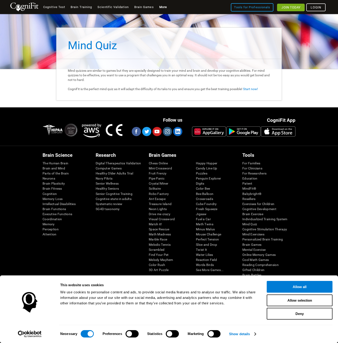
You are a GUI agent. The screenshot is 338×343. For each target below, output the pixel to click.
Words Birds (205, 265)
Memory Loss (53, 199)
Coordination (52, 219)
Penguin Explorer (208, 178)
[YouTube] (157, 131)
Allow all (299, 287)
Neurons (49, 178)
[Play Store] (243, 131)
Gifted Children (253, 270)
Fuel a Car (203, 219)
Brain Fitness (52, 188)
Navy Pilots (104, 178)
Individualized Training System (264, 219)
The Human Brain (55, 163)
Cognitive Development (259, 209)
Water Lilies (204, 255)
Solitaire (155, 188)
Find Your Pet (159, 255)
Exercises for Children (258, 204)
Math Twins (204, 224)
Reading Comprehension (260, 265)
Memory (49, 224)
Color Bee (203, 188)
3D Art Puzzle (159, 270)
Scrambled (157, 250)
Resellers (249, 199)
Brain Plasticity (54, 183)
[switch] (132, 333)
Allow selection (299, 300)
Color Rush (157, 265)
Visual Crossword (162, 219)
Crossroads (204, 199)
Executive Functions (57, 214)
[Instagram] (167, 131)
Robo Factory (159, 194)
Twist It (201, 250)
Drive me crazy (159, 214)
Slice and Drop (206, 244)
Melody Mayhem (161, 260)
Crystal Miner (159, 183)
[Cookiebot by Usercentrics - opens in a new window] (30, 334)
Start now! (250, 89)
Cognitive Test (54, 7)
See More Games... (210, 270)
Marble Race (158, 239)
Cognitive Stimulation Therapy (264, 229)
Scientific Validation (113, 7)
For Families (251, 163)
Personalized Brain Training (262, 239)
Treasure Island (160, 204)
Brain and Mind (54, 168)
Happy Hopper (206, 163)
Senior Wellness (107, 183)
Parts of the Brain (56, 173)
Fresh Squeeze (207, 209)
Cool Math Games (255, 260)
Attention (50, 234)
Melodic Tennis (160, 244)
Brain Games (251, 244)
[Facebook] (136, 131)
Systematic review (109, 204)
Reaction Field (206, 260)
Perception (51, 229)
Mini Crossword (160, 168)
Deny (299, 314)
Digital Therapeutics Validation (118, 163)
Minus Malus (205, 229)
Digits (200, 183)
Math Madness (160, 234)
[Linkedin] (177, 131)
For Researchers (254, 173)
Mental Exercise (254, 250)
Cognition (50, 194)
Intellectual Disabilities (59, 204)
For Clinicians (252, 168)
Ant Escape (157, 199)
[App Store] (278, 131)
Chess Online (158, 163)
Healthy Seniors (107, 188)
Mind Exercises (253, 234)
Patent (247, 183)
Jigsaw (201, 214)
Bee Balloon (204, 194)
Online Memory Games (259, 255)
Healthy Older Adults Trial (114, 173)
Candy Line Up (206, 168)
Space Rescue (159, 229)
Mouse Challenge (208, 234)
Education (250, 178)
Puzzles (201, 173)
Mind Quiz (249, 224)
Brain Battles (252, 275)
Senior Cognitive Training (114, 194)
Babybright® (251, 194)
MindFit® (249, 188)
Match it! (155, 224)
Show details (239, 334)
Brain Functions (54, 209)
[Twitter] (146, 131)
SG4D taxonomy (108, 209)
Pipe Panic (156, 178)
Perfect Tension (207, 239)
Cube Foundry (206, 204)
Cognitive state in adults (114, 199)
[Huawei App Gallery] (209, 131)
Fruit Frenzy (157, 173)
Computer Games (109, 168)
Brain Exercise (252, 214)
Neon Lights (158, 209)
